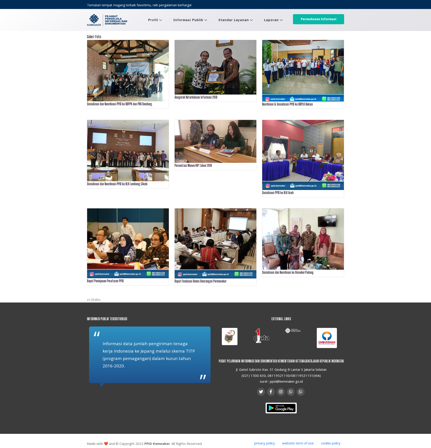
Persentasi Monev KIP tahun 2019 (193, 165)
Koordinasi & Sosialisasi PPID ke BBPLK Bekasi (287, 104)
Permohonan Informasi (318, 19)
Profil (153, 20)
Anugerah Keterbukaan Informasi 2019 (196, 97)
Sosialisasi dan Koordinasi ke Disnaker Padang (288, 272)
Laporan (271, 20)
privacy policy (264, 443)
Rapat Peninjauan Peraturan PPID (105, 281)
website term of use (298, 443)
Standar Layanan (233, 20)
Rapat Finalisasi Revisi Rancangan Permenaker (200, 281)
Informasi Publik (188, 20)
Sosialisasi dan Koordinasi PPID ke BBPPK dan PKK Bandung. (120, 104)
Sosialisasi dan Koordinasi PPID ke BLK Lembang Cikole (117, 184)
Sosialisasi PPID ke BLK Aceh (278, 192)
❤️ (106, 443)
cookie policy (331, 443)
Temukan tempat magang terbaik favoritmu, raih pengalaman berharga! (139, 5)
